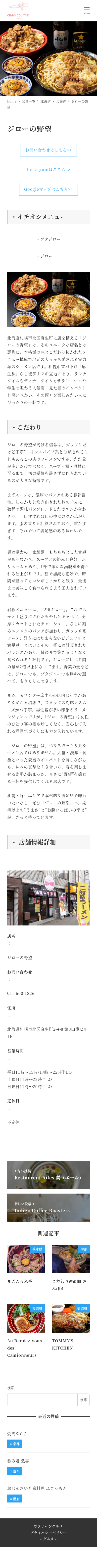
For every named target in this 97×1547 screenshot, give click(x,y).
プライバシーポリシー (48, 1532)
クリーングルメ (50, 1526)
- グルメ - (48, 1538)
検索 (11, 1387)
